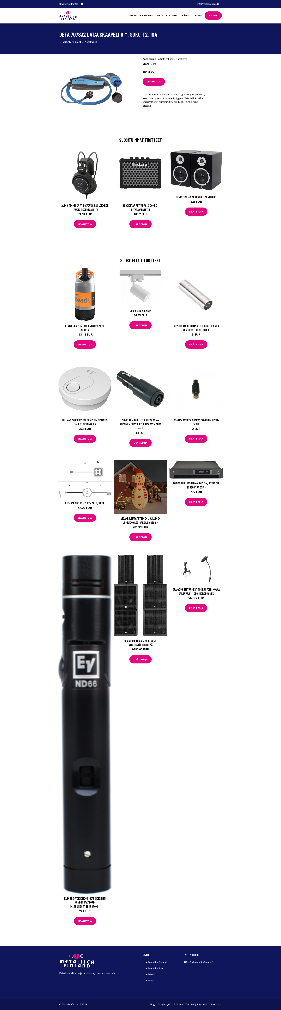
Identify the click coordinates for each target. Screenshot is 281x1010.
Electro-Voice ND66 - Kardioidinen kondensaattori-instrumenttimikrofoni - (85, 902)
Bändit (186, 15)
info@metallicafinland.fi (208, 3)
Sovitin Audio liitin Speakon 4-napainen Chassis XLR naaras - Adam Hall (140, 424)
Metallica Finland (140, 15)
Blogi (198, 15)
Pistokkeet (90, 42)
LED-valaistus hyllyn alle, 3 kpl (84, 503)
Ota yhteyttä (164, 1004)
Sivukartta (215, 1004)
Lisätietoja (154, 81)
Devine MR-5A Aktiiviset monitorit (196, 197)
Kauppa (213, 15)
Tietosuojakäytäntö (196, 1004)
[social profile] (82, 4)
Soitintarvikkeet (71, 42)
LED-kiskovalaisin (140, 310)
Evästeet (178, 1004)
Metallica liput (167, 15)
